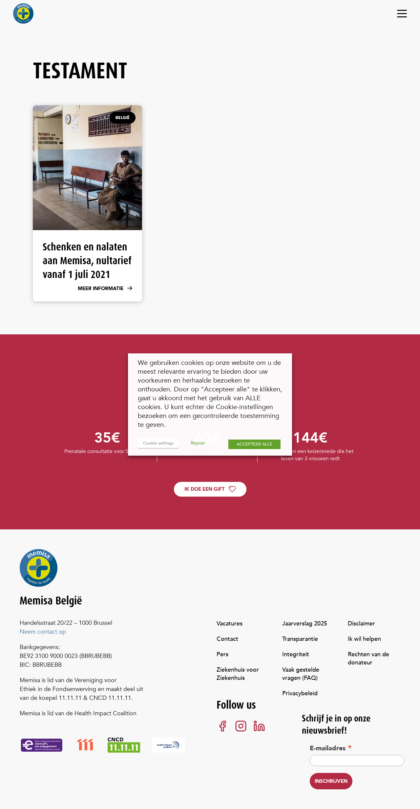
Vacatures (229, 624)
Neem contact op (43, 632)
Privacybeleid (300, 693)
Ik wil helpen (364, 639)
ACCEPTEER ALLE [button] (254, 444)
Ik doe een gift (204, 489)
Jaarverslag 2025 (304, 624)
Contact (227, 639)
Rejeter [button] (198, 443)
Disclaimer (361, 624)
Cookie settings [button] (158, 443)
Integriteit (295, 654)
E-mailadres (331, 748)
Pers (222, 654)
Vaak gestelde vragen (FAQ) (300, 674)
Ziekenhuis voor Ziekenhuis (238, 674)
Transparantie (300, 639)
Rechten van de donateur (368, 658)
